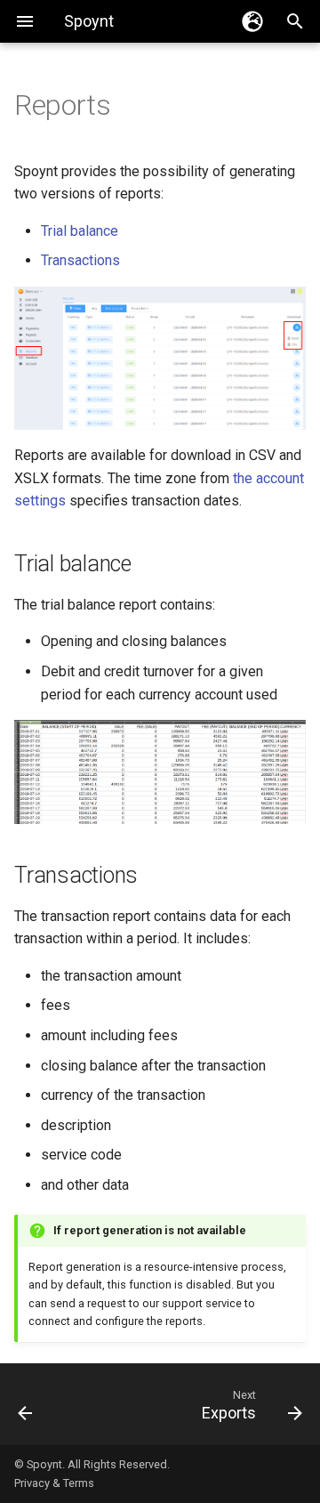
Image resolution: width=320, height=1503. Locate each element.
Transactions (80, 260)
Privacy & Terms (54, 1483)
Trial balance (79, 230)
